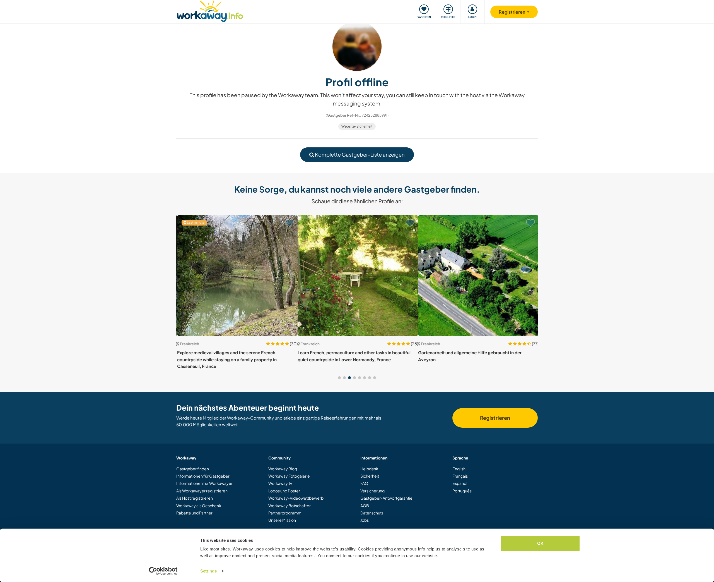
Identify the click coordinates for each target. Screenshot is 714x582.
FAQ (364, 483)
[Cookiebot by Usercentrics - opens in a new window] (163, 571)
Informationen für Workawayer (204, 483)
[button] (339, 377)
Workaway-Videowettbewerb (296, 497)
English (458, 468)
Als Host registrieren (194, 497)
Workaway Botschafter (289, 505)
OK (540, 543)
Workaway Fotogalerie (289, 475)
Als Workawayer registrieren (202, 490)
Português (462, 490)
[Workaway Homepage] (209, 10)
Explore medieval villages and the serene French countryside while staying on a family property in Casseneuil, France (226, 359)
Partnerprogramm (284, 512)
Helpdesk (369, 468)
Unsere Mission (282, 520)
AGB (364, 505)
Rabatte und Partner (194, 512)
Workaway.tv (280, 483)
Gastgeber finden (192, 468)
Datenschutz (371, 512)
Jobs (364, 520)
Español (459, 483)
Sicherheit (369, 475)
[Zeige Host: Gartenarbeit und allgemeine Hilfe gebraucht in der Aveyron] (477, 275)
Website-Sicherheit (357, 126)
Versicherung (372, 490)
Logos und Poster (284, 490)
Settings (208, 571)
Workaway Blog (282, 468)
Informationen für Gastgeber (203, 475)
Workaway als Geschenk (198, 505)
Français (460, 475)
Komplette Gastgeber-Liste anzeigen (359, 154)
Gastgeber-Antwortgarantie (386, 497)
